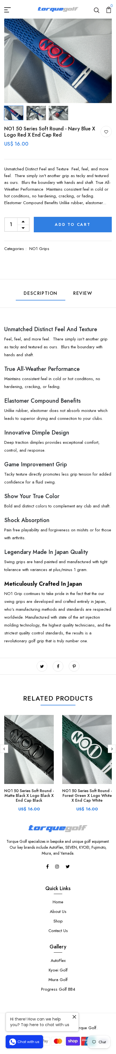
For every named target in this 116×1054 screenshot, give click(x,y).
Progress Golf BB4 (58, 989)
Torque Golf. (85, 1028)
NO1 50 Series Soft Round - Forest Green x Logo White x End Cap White (87, 795)
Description (40, 293)
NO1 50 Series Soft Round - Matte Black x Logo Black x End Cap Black (29, 795)
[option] (58, 61)
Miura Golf (58, 980)
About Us (58, 911)
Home (58, 902)
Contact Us (58, 931)
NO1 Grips (39, 249)
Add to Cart (73, 224)
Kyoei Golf (58, 970)
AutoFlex (58, 960)
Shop (58, 921)
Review (82, 293)
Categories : (15, 249)
